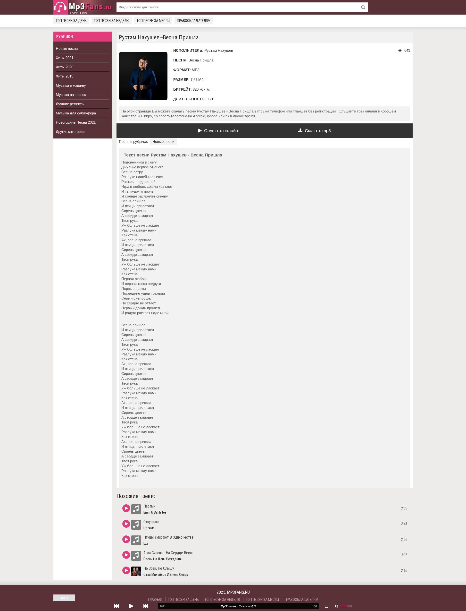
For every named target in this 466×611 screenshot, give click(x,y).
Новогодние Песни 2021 (76, 122)
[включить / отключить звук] (336, 606)
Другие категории (70, 131)
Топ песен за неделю (111, 20)
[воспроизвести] (131, 606)
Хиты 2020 (64, 67)
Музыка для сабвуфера (76, 113)
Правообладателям (193, 20)
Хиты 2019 (64, 76)
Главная (155, 599)
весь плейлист (326, 606)
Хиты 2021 (64, 58)
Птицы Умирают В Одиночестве (168, 537)
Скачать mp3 (318, 130)
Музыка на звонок (71, 95)
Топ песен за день (71, 20)
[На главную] (82, 7)
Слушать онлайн (221, 130)
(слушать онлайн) (126, 508)
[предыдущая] (116, 606)
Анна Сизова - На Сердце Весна (168, 553)
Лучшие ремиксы (70, 104)
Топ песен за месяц (153, 20)
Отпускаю (151, 521)
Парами (149, 506)
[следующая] (145, 606)
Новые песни (67, 48)
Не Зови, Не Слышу (158, 568)
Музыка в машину (71, 85)
